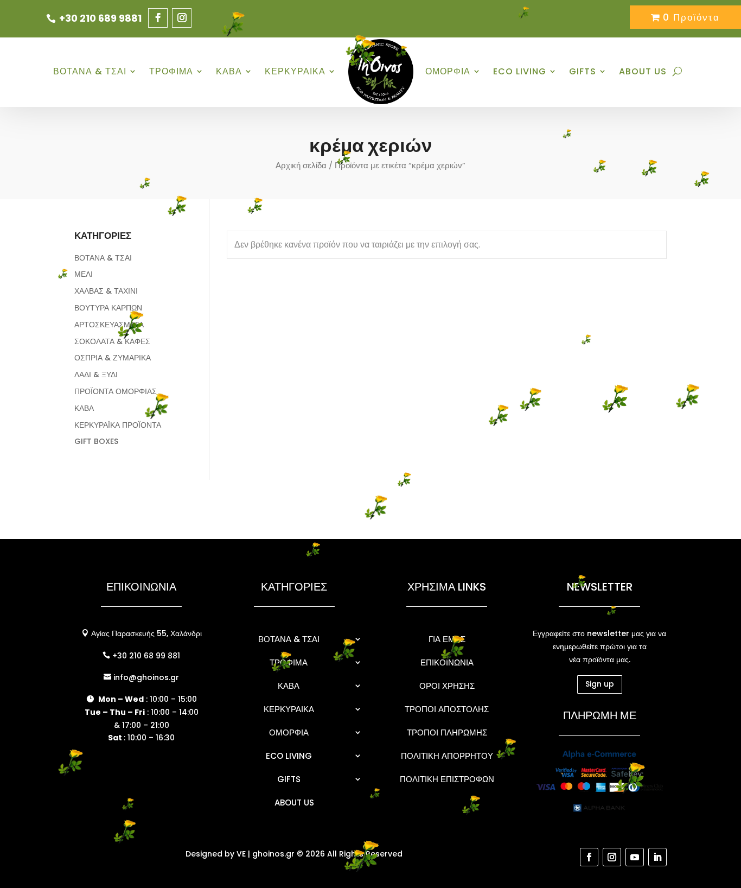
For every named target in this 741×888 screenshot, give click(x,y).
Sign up (599, 683)
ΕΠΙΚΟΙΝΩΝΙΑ (447, 662)
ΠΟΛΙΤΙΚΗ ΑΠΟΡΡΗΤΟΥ (447, 756)
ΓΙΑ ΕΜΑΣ (447, 639)
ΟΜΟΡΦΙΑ (447, 71)
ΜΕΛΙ (83, 274)
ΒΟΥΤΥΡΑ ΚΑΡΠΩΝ (108, 307)
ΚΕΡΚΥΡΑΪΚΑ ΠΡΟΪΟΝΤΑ (117, 425)
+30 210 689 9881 (100, 18)
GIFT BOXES (96, 441)
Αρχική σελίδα (301, 165)
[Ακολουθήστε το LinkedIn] (657, 857)
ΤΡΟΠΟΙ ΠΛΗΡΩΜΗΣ (447, 732)
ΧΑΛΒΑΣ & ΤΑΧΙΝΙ (106, 291)
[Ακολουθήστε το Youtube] (634, 857)
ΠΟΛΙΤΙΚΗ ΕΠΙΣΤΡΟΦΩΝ (447, 779)
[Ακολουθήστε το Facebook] (158, 18)
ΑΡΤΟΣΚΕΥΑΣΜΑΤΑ (109, 324)
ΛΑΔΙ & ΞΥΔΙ (96, 374)
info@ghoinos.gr (145, 677)
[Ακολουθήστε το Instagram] (181, 18)
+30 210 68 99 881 (145, 655)
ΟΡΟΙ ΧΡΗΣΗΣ (447, 686)
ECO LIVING (519, 71)
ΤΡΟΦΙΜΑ (171, 71)
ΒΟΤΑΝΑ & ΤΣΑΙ (89, 71)
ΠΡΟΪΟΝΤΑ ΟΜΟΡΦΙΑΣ (115, 391)
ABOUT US (643, 71)
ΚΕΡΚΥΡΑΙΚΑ (295, 71)
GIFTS (582, 71)
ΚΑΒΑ (229, 71)
